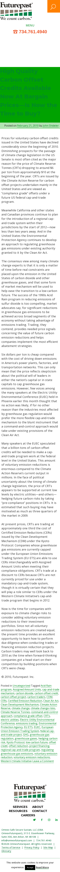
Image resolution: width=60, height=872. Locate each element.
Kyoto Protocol (15, 742)
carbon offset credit (46, 693)
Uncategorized (21, 685)
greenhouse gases (26, 738)
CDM (49, 697)
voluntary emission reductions (32, 757)
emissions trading (26, 723)
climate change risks (43, 708)
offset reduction (18, 746)
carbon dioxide (24, 693)
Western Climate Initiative (16, 761)
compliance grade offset (28, 716)
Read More (42, 867)
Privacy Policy (31, 847)
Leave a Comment (43, 761)
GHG (25, 734)
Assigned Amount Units (27, 689)
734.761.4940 (33, 31)
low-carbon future (37, 742)
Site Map (48, 847)
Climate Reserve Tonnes (15, 712)
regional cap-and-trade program (20, 750)
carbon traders (36, 697)
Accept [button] (30, 867)
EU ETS (28, 727)
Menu (30, 25)
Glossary (6, 850)
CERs (4, 701)
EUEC (37, 727)
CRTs (47, 716)
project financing (39, 746)
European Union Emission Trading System (27, 729)
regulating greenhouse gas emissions (27, 751)
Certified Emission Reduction (25, 701)
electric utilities (10, 719)
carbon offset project (13, 697)
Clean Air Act (50, 701)
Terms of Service (10, 847)
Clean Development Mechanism (20, 704)
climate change (21, 708)
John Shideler (51, 125)
